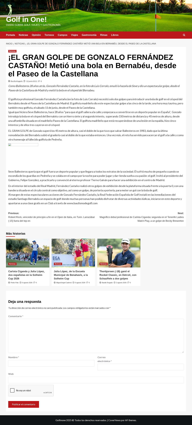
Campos (62, 35)
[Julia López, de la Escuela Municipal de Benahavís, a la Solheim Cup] (73, 253)
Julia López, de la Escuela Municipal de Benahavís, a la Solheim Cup (71, 275)
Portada (10, 35)
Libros (114, 35)
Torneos (49, 35)
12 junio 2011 (31, 81)
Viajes (74, 35)
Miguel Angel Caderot (64, 282)
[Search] (184, 35)
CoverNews (114, 420)
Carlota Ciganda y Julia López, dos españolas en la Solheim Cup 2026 (26, 275)
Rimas (103, 35)
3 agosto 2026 (121, 282)
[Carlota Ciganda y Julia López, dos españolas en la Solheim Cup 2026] (27, 253)
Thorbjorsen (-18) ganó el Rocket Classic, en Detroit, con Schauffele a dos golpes (117, 275)
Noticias (23, 35)
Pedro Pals (15, 282)
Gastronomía (89, 35)
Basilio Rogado (16, 81)
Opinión (36, 35)
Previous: (51, 217)
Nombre (13, 357)
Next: (142, 217)
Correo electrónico (105, 359)
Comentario (15, 316)
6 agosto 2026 (27, 282)
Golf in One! (26, 19)
